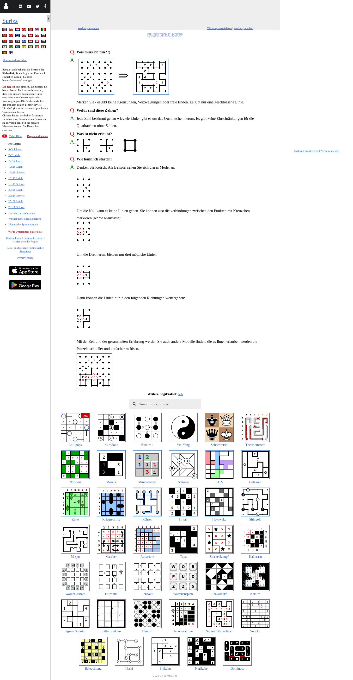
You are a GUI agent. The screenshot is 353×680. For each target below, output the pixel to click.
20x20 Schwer (16, 195)
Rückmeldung (14, 237)
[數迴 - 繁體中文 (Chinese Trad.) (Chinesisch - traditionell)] (11, 42)
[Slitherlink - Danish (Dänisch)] (31, 36)
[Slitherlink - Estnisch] (18, 36)
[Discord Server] (21, 7)
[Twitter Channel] (38, 7)
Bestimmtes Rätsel (33, 237)
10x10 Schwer (16, 172)
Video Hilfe (15, 136)
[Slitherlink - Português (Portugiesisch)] (5, 36)
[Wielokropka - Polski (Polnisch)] (37, 36)
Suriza (10, 21)
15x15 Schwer (16, 184)
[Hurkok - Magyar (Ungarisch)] (31, 42)
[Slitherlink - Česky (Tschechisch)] (44, 36)
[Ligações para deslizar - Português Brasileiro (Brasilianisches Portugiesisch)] (11, 47)
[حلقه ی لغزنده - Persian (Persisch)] (31, 47)
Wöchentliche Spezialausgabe (24, 218)
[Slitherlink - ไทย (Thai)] (37, 30)
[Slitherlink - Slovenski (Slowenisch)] (44, 42)
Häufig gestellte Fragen (25, 241)
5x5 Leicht (14, 143)
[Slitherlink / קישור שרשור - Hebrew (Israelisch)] (5, 47)
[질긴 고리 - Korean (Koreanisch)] (18, 42)
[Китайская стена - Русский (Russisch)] (24, 36)
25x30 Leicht (15, 201)
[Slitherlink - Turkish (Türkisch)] (11, 36)
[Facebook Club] (46, 7)
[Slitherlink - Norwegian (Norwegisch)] (24, 30)
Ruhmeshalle (36, 247)
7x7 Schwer (15, 160)
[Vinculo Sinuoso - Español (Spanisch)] (24, 47)
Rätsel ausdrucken (17, 247)
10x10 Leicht (15, 166)
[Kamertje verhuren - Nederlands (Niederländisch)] (18, 30)
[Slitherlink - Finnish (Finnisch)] (11, 53)
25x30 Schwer (16, 207)
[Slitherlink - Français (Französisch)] (37, 42)
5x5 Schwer (15, 149)
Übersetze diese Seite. (15, 60)
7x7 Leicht (14, 155)
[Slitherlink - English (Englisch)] (5, 30)
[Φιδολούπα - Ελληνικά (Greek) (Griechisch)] (18, 47)
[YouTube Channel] (29, 7)
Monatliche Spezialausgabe (23, 224)
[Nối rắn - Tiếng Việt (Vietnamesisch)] (5, 53)
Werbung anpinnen (88, 28)
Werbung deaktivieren (219, 28)
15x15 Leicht (15, 178)
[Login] (6, 7)
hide (180, 394)
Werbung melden (243, 28)
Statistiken (25, 251)
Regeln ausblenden (37, 136)
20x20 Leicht (15, 189)
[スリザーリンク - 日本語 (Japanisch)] (44, 47)
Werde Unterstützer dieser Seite (25, 231)
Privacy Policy (25, 257)
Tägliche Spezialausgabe (22, 212)
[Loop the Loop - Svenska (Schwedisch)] (24, 42)
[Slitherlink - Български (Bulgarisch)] (11, 30)
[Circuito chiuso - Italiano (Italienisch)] (44, 30)
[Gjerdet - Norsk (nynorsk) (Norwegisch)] (31, 30)
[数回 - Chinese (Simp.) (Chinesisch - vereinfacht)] (5, 42)
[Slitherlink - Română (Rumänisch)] (37, 47)
